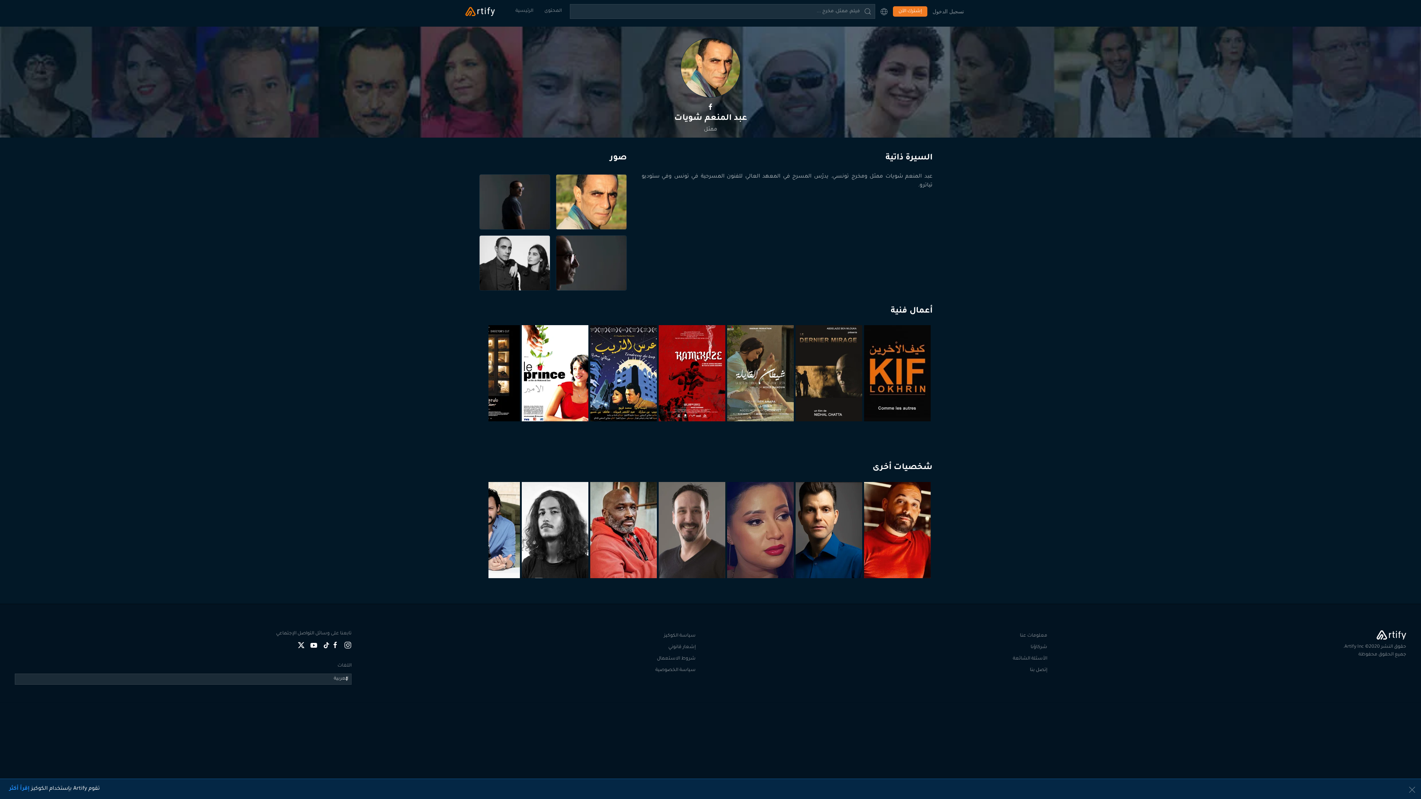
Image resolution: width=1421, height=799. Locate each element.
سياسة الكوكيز (680, 635)
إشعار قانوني (682, 647)
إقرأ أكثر (19, 789)
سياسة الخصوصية (675, 670)
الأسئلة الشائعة (1030, 658)
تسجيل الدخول (948, 11)
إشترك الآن (910, 11)
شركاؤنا (1039, 647)
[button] (884, 11)
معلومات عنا (1033, 635)
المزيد (898, 560)
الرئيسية (524, 11)
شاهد (898, 403)
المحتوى (553, 11)
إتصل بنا (1038, 670)
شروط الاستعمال (676, 658)
